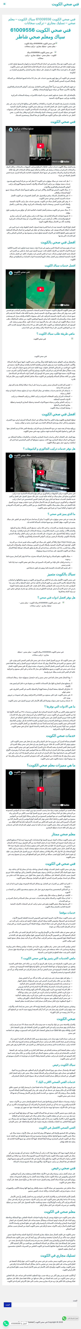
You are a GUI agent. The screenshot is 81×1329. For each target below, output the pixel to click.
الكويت (68, 857)
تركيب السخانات (53, 396)
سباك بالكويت (65, 556)
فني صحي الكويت (65, 4)
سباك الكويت (62, 167)
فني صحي (47, 508)
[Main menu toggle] (4, 4)
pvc (55, 819)
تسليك (54, 828)
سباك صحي (26, 878)
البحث (75, 1301)
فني (51, 759)
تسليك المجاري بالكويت (67, 420)
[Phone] (6, 1323)
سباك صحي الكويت (56, 904)
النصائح (31, 854)
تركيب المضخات (23, 396)
